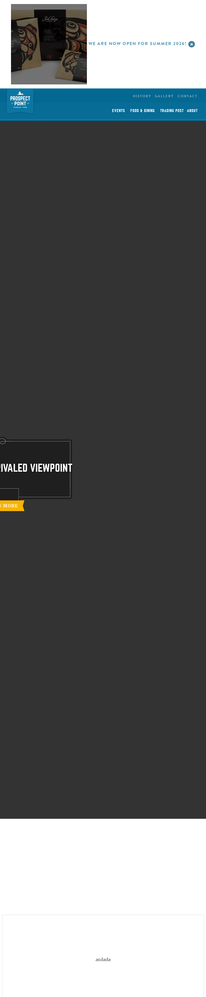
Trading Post (172, 111)
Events (118, 111)
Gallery (164, 96)
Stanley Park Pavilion (20, 102)
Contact (188, 96)
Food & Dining (142, 111)
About (192, 111)
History (142, 96)
